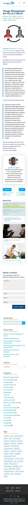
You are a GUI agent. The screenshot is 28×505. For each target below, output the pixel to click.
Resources (6, 463)
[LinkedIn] (18, 496)
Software (6, 420)
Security (6, 418)
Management (17, 453)
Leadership (6, 453)
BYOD (10, 438)
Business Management (10, 377)
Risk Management (8, 410)
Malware (11, 453)
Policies (21, 458)
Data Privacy (7, 387)
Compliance (7, 382)
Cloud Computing (16, 438)
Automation (6, 436)
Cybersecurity (13, 441)
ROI (21, 466)
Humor (5, 395)
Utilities (11, 474)
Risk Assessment (13, 463)
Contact (17, 491)
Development (7, 443)
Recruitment (20, 461)
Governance (20, 443)
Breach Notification (19, 436)
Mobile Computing (8, 456)
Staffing (17, 471)
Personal (6, 405)
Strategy (6, 423)
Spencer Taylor (14, 502)
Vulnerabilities (18, 474)
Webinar (5, 476)
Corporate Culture (9, 385)
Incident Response (15, 446)
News (14, 456)
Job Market (19, 451)
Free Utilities (9, 491)
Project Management (8, 461)
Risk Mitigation (16, 466)
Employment (13, 443)
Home (7, 488)
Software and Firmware (9, 471)
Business (6, 438)
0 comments (13, 20)
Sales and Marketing (9, 412)
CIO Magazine (12, 48)
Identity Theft (7, 446)
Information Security (8, 448)
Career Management (9, 380)
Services (18, 488)
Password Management (9, 458)
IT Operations (17, 18)
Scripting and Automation (11, 415)
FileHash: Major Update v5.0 (11, 338)
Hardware (6, 392)
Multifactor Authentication (11, 402)
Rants (15, 461)
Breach (11, 436)
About (12, 488)
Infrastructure (17, 448)
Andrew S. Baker (8, 16)
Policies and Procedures (10, 407)
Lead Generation (8, 400)
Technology (7, 425)
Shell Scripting (12, 469)
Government (7, 390)
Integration (6, 451)
